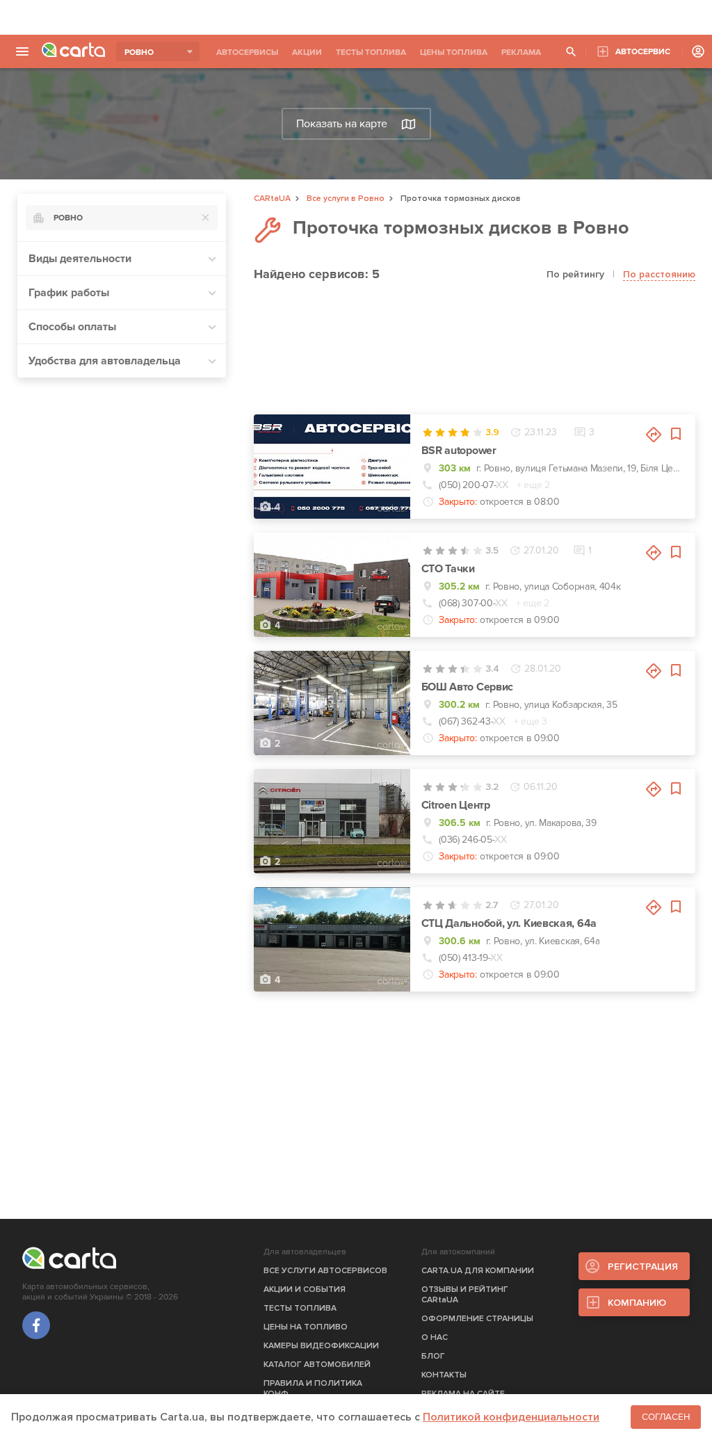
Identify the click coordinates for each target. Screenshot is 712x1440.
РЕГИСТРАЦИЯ (643, 1266)
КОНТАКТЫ (444, 1375)
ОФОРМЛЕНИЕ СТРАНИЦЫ (477, 1318)
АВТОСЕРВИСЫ (247, 52)
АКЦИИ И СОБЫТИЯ (305, 1289)
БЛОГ (433, 1356)
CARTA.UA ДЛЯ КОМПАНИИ (477, 1270)
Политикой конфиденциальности (511, 1417)
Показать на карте (341, 124)
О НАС (434, 1337)
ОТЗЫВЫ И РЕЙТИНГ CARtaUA (464, 1294)
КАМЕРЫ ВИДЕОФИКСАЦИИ (321, 1346)
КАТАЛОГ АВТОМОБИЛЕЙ (317, 1364)
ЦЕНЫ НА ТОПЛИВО (306, 1327)
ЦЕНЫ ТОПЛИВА (453, 52)
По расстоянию (659, 274)
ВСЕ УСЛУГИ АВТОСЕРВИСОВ (325, 1270)
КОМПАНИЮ (637, 1303)
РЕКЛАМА (521, 52)
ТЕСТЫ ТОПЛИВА (371, 52)
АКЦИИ (307, 52)
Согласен (666, 1417)
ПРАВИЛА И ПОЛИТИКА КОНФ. (313, 1388)
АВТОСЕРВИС (642, 52)
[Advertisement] (356, 17)
